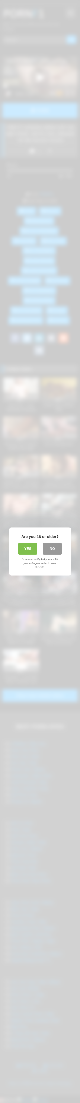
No (52, 549)
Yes (27, 549)
